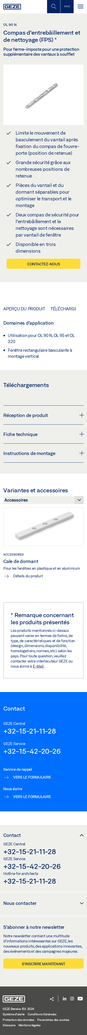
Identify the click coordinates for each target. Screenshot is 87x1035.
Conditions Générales (42, 1014)
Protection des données (18, 1020)
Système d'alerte (14, 1014)
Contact (12, 835)
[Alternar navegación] (80, 6)
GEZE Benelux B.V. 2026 (18, 1009)
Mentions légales (30, 1025)
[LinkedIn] (64, 998)
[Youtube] (80, 998)
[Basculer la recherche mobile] (53, 6)
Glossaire (9, 1025)
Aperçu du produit (24, 308)
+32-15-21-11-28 (29, 731)
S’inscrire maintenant (43, 964)
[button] (51, 999)
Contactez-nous (43, 264)
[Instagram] (72, 998)
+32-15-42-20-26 (31, 751)
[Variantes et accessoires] (43, 501)
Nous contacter (20, 903)
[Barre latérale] (67, 6)
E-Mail (38, 666)
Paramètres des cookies (53, 1020)
